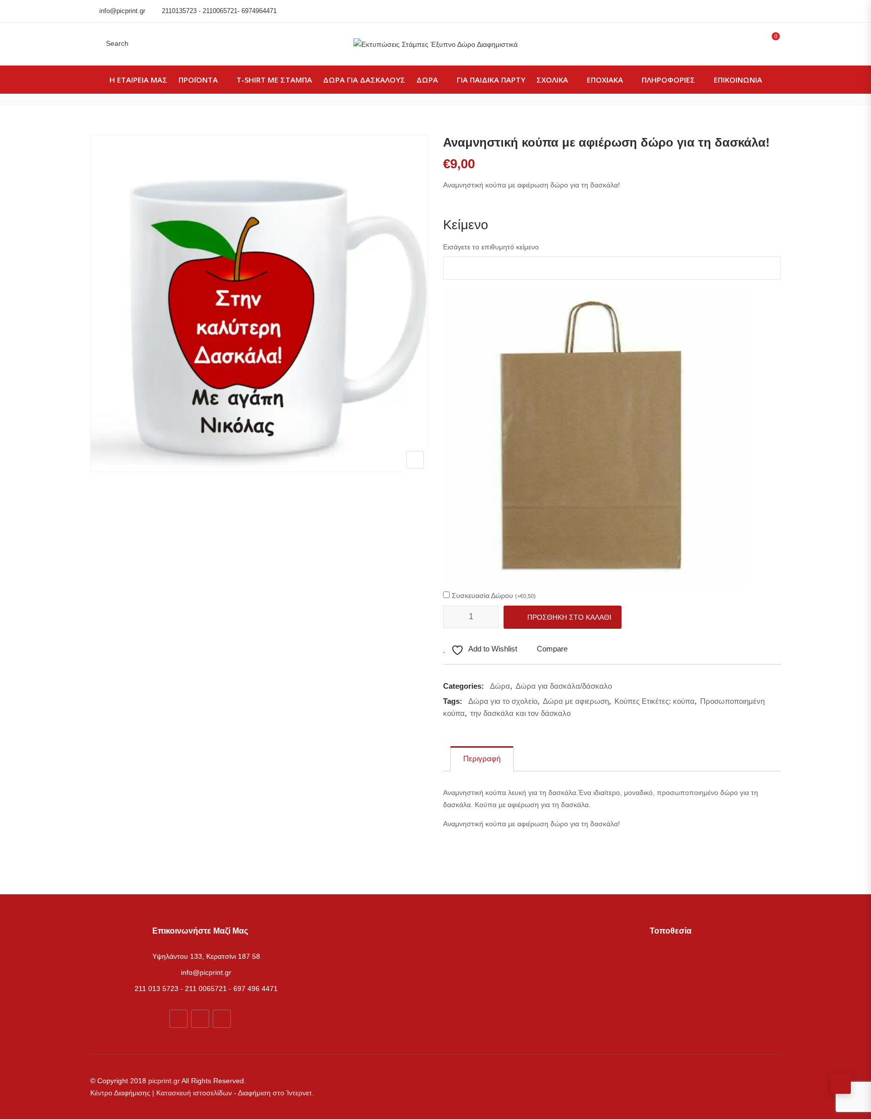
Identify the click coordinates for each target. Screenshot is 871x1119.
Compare (552, 648)
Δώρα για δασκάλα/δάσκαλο (564, 686)
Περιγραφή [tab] (482, 758)
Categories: (463, 686)
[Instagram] (200, 1019)
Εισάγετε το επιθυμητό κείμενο (491, 247)
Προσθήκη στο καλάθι (569, 617)
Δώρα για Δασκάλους (364, 80)
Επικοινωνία (738, 80)
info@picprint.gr (122, 11)
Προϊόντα (198, 80)
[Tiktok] (222, 1019)
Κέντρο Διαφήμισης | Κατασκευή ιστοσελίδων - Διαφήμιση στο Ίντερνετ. (202, 1093)
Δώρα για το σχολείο (502, 701)
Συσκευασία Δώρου (494, 595)
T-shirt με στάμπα (274, 80)
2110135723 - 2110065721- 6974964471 (219, 11)
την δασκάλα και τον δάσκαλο (520, 713)
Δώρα (427, 80)
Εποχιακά (605, 80)
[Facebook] (178, 1019)
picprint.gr (164, 1081)
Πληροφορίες (668, 80)
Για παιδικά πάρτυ (491, 80)
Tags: (452, 701)
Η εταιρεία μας (138, 80)
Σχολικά (552, 80)
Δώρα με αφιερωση (576, 701)
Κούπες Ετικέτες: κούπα (654, 701)
